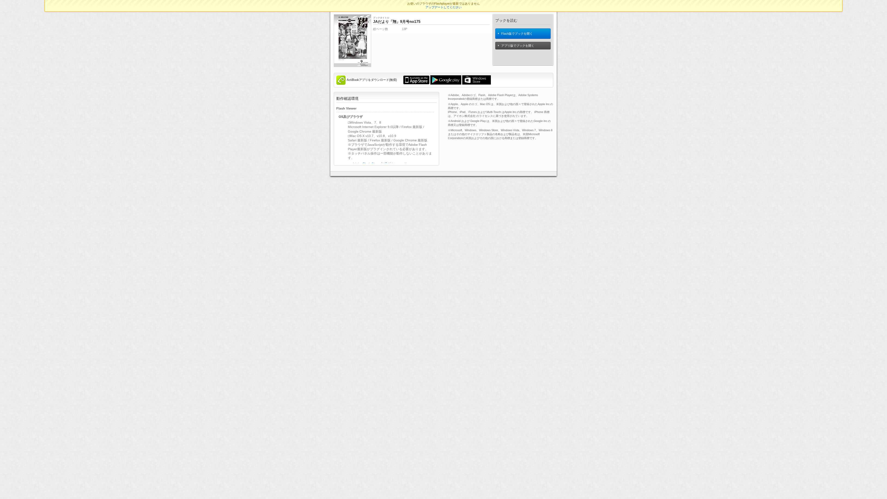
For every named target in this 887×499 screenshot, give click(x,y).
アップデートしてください (443, 7)
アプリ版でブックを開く (517, 45)
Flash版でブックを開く (516, 33)
